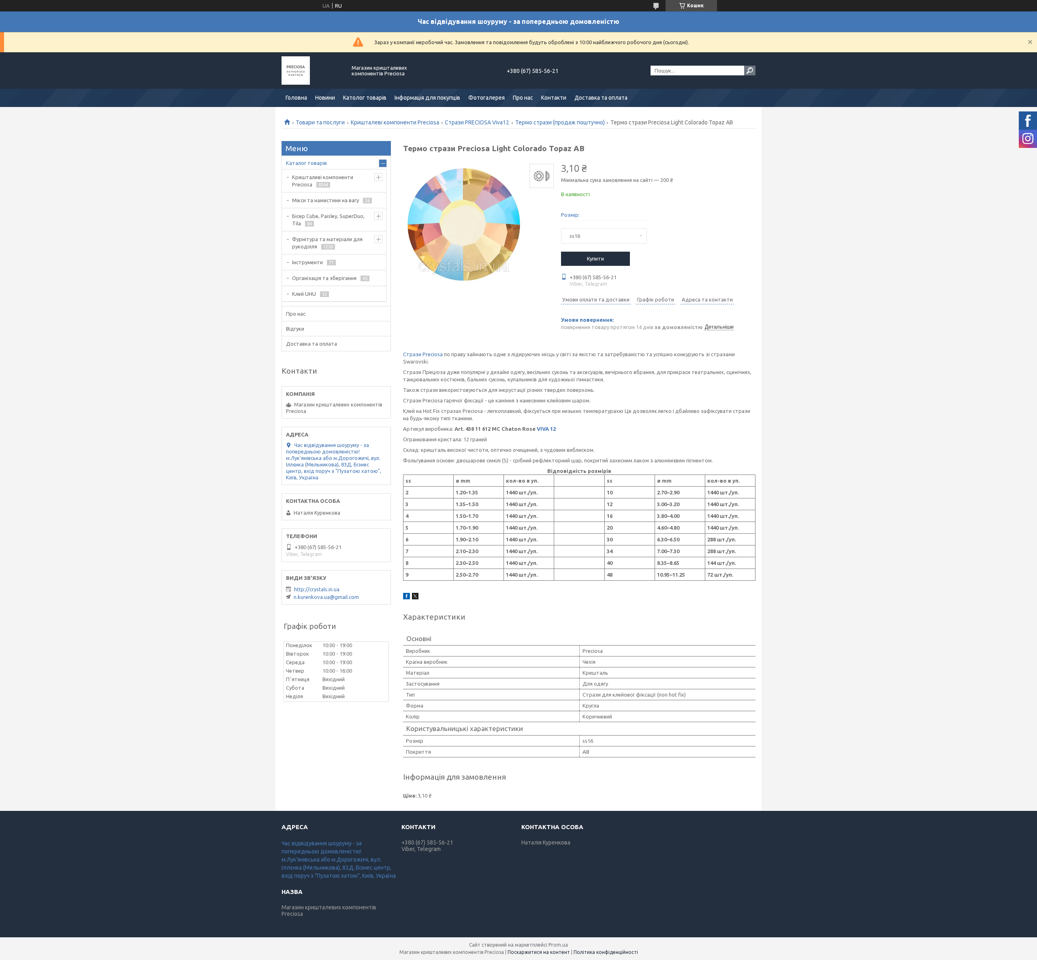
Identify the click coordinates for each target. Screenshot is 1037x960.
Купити (595, 258)
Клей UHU (304, 294)
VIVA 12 (546, 429)
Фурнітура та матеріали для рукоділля (327, 242)
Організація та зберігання (324, 278)
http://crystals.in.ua (316, 589)
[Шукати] (749, 70)
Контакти (553, 97)
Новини (325, 97)
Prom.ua (558, 944)
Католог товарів (364, 97)
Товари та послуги (320, 122)
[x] (415, 597)
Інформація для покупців (427, 97)
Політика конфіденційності (606, 952)
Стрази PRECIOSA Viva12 (477, 122)
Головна (296, 97)
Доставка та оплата (600, 97)
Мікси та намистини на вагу (325, 200)
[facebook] (406, 597)
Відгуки (295, 328)
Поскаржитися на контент (539, 952)
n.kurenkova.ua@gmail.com (326, 597)
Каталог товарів (306, 163)
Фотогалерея (486, 97)
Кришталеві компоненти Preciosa (395, 122)
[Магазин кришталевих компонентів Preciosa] (312, 70)
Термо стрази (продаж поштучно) (560, 122)
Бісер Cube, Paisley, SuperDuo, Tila (328, 219)
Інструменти (307, 262)
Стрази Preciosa (423, 354)
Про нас (523, 97)
